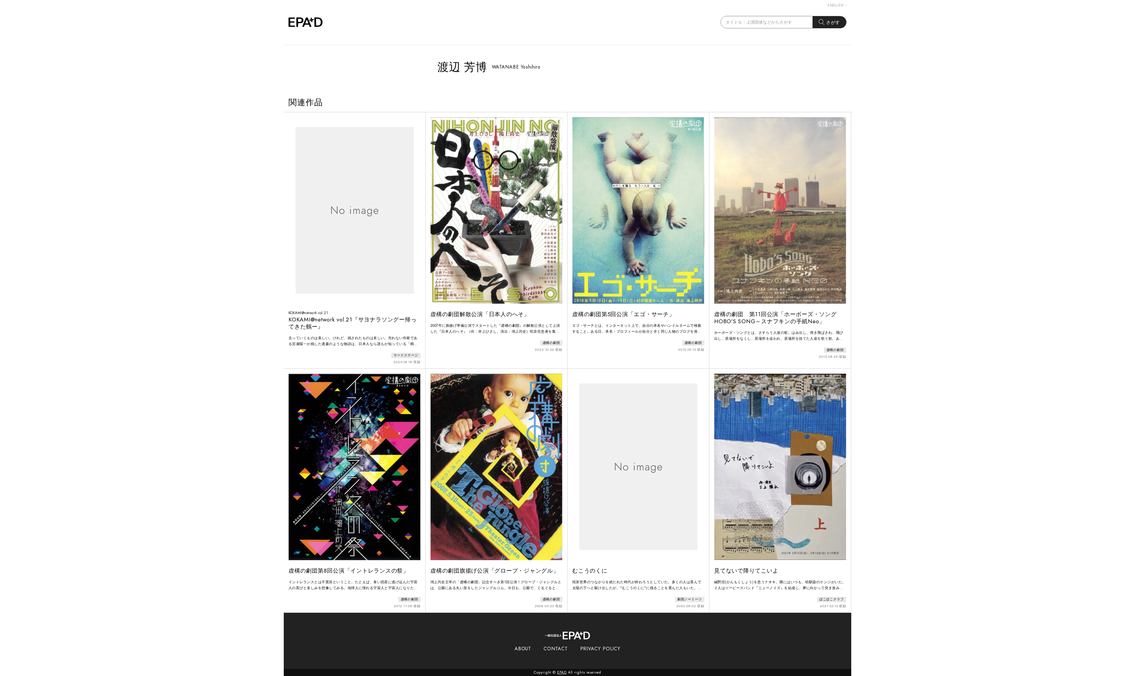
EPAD (562, 672)
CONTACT (556, 648)
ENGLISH (836, 5)
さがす (833, 22)
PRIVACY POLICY (600, 648)
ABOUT (523, 648)
